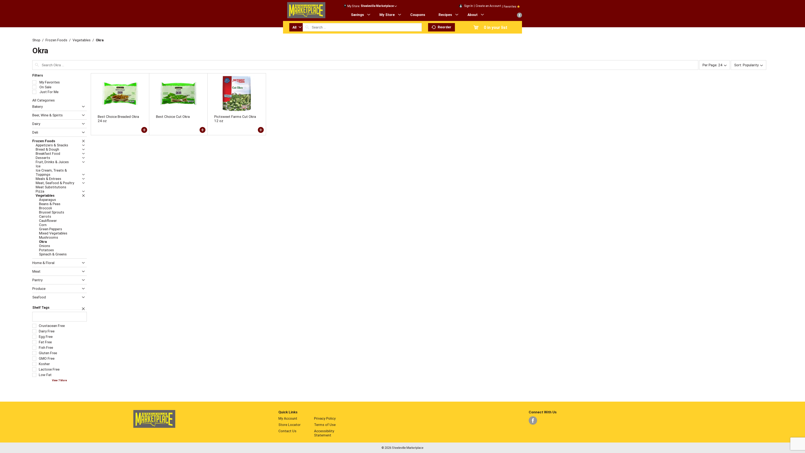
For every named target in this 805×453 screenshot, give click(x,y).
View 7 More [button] (59, 380)
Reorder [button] (444, 27)
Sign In (468, 6)
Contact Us (287, 431)
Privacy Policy (325, 418)
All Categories (43, 100)
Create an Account (488, 6)
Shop (36, 40)
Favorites (510, 6)
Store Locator (289, 425)
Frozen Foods (56, 40)
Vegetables (82, 40)
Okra (100, 40)
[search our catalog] (307, 27)
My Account (287, 418)
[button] (379, 6)
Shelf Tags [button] (40, 308)
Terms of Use (325, 425)
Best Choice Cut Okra (173, 117)
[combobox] (296, 27)
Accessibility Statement (324, 433)
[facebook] (519, 15)
